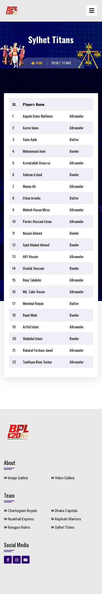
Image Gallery (17, 478)
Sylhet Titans (61, 63)
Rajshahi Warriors (67, 519)
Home (39, 63)
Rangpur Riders (18, 527)
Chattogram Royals (22, 510)
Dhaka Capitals (66, 510)
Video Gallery (64, 478)
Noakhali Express (20, 519)
